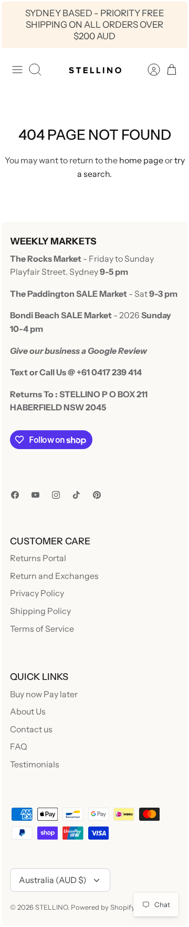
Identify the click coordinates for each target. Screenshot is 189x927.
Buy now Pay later (44, 694)
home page (141, 160)
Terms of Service (42, 628)
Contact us (31, 729)
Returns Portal (38, 558)
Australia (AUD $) (53, 880)
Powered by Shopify (103, 907)
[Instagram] (56, 495)
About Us (28, 711)
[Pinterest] (97, 495)
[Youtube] (35, 495)
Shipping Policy (40, 611)
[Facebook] (15, 495)
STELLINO (51, 907)
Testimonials (34, 764)
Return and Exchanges (54, 576)
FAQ (18, 746)
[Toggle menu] (17, 69)
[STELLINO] (94, 70)
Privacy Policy (37, 593)
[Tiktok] (76, 495)
